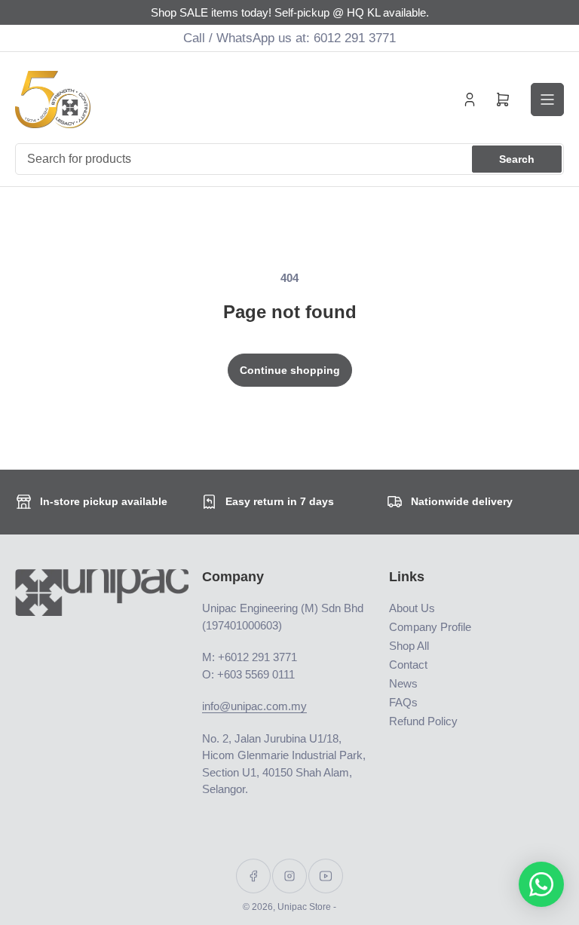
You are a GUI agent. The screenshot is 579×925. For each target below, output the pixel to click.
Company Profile (430, 626)
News (403, 683)
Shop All (409, 645)
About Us (412, 608)
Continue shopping (290, 370)
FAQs (403, 702)
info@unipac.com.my (254, 706)
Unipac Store (304, 907)
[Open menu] (547, 99)
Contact (408, 664)
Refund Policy (423, 721)
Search (517, 159)
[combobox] (289, 159)
